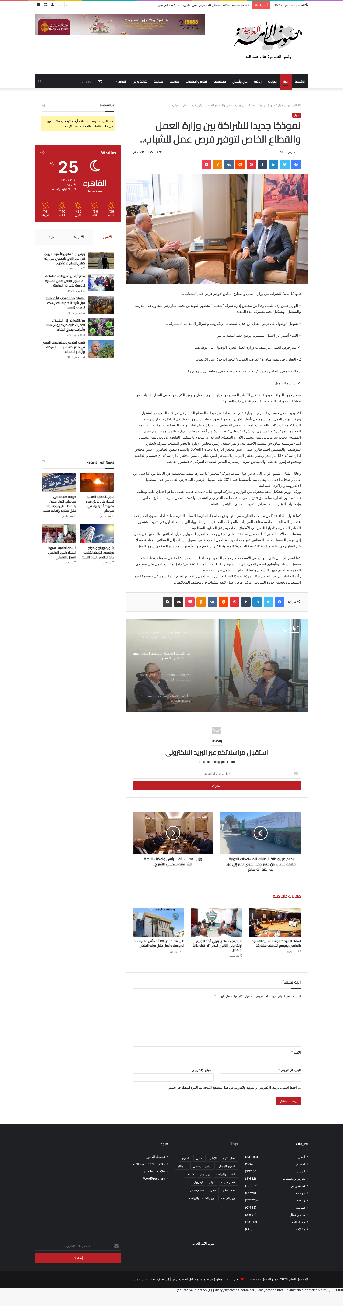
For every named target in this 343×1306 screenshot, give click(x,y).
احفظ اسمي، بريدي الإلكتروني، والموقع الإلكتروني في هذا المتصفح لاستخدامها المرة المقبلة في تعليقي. (232, 1087)
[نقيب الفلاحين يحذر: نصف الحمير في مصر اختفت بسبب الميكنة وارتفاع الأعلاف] (101, 349)
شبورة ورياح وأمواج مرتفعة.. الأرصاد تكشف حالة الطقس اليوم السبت (98, 552)
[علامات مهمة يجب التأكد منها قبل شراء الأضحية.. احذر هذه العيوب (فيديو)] (101, 305)
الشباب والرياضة (225, 1174)
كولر (212, 1182)
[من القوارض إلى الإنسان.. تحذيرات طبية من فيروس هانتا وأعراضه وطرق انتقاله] (101, 327)
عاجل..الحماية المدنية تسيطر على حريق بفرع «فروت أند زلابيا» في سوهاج (100, 503)
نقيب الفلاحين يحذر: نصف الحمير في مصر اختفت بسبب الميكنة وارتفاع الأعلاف (64, 347)
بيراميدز (205, 1174)
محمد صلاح (229, 1190)
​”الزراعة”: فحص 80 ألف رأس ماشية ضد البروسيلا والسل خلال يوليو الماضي (159, 943)
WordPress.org (154, 1178)
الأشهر (107, 237)
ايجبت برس (141, 1279)
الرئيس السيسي (202, 1166)
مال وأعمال (240, 81)
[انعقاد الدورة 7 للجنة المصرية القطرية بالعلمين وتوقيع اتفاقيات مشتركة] (275, 922)
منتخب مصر (197, 1190)
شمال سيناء (228, 1182)
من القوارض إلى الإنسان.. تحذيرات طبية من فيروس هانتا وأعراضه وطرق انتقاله (65, 325)
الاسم (296, 1052)
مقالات (174, 81)
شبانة (191, 1174)
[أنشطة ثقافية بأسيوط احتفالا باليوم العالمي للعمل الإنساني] (59, 534)
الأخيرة (79, 237)
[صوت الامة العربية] (267, 41)
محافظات (219, 81)
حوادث (272, 81)
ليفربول (198, 1182)
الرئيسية (300, 81)
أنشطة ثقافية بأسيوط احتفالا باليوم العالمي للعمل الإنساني (62, 552)
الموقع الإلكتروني (203, 1070)
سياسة (158, 81)
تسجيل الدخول (155, 1157)
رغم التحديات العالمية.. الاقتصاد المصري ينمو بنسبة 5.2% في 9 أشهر (255, 666)
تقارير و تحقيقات (196, 81)
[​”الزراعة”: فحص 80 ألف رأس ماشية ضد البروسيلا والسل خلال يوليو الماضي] (158, 922)
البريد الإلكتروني (289, 1070)
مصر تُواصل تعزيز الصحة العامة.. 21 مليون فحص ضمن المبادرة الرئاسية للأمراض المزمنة (64, 280)
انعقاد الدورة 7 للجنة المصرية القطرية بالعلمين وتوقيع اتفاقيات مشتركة (276, 943)
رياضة (258, 81)
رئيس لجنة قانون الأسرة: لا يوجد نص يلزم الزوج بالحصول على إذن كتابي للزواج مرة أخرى (64, 258)
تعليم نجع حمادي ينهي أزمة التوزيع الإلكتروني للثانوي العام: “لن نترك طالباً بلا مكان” (217, 945)
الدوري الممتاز (227, 1166)
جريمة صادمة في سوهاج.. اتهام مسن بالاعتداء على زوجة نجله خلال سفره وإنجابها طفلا (59, 503)
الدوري (185, 1158)
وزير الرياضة (228, 1198)
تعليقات (50, 237)
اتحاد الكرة (229, 1158)
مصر (213, 1190)
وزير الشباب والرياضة (201, 1198)
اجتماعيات (298, 1164)
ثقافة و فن (140, 81)
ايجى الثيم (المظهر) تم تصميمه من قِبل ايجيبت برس (206, 1279)
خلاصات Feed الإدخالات (149, 1164)
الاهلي (199, 1158)
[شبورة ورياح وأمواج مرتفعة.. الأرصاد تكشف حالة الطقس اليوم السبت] (97, 534)
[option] (217, 665)
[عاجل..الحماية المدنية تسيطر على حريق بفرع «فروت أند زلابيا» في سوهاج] (97, 482)
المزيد (122, 81)
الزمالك (182, 1166)
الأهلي (213, 1158)
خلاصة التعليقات (154, 1171)
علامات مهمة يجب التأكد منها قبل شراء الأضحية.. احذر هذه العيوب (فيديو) (65, 302)
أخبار (285, 81)
